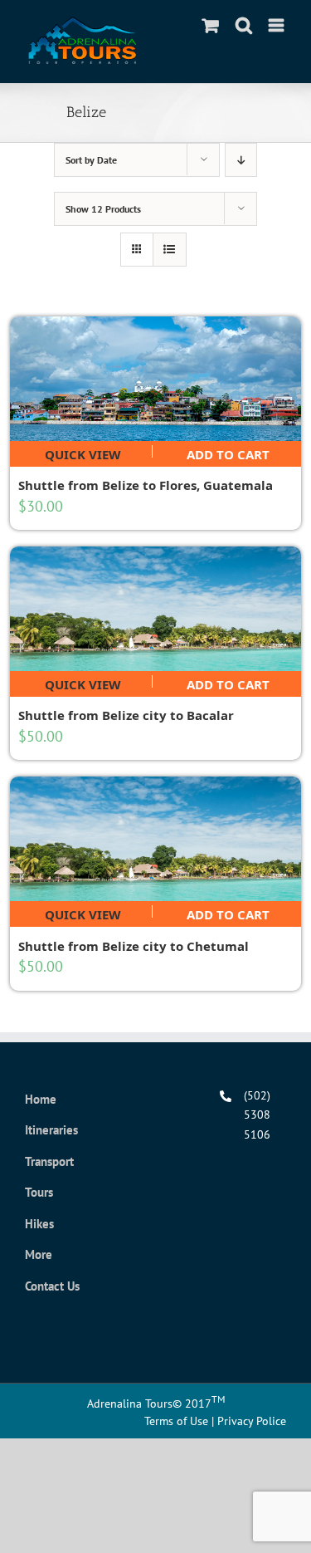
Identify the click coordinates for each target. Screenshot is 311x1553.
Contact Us (52, 1286)
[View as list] (169, 249)
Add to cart (228, 452)
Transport (49, 1161)
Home (40, 1099)
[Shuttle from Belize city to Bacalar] (156, 608)
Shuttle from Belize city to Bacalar (126, 715)
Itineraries (51, 1130)
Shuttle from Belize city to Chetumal (133, 946)
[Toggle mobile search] (244, 25)
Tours (39, 1192)
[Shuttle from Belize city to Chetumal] (156, 838)
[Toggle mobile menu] (277, 25)
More (38, 1254)
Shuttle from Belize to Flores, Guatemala (145, 485)
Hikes (39, 1224)
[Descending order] (241, 160)
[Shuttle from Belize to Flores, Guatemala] (156, 378)
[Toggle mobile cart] (210, 25)
